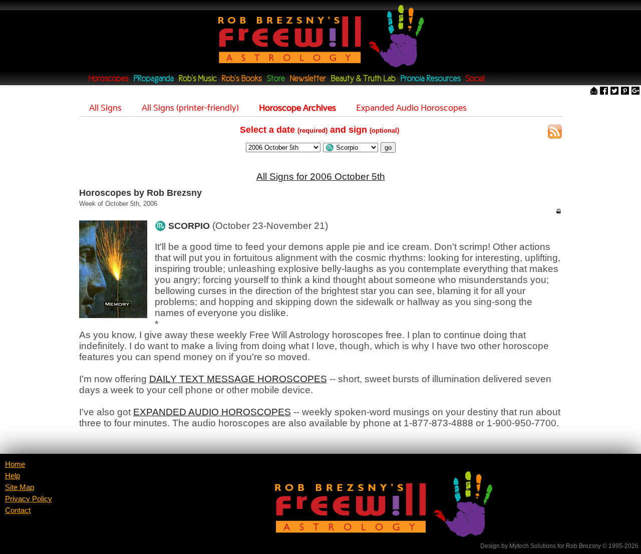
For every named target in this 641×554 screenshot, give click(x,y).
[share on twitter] (614, 91)
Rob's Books (242, 79)
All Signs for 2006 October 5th (320, 176)
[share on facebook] (604, 91)
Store (276, 79)
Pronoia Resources (431, 79)
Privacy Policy (28, 499)
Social (475, 79)
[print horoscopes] (558, 211)
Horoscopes (109, 79)
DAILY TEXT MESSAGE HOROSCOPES (238, 379)
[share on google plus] (635, 91)
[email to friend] (593, 91)
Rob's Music (198, 79)
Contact (18, 510)
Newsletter (308, 79)
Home (15, 464)
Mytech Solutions (532, 545)
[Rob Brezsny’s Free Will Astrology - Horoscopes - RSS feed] (554, 133)
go (388, 147)
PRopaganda (154, 79)
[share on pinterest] (625, 91)
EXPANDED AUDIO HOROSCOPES (212, 412)
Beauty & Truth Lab (363, 79)
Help (12, 476)
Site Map (19, 487)
